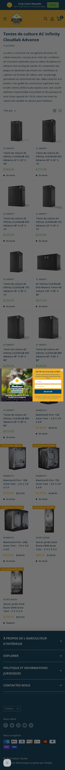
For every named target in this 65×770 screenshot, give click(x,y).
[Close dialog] (62, 370)
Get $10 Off (48, 391)
